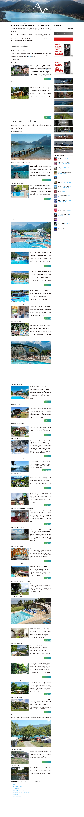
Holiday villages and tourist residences (21, 792)
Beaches (63, 81)
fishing (29, 56)
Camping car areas (17, 796)
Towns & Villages (63, 136)
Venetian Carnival (66, 158)
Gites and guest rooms (17, 786)
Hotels (14, 784)
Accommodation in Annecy (23, 23)
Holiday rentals (16, 788)
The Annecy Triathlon (67, 182)
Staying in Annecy (14, 23)
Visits (63, 95)
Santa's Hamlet (67, 228)
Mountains (63, 108)
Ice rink (63, 150)
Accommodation (63, 122)
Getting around (63, 129)
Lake (63, 102)
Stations (63, 143)
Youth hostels (15, 794)
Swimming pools (63, 88)
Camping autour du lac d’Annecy (18, 45)
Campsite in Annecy (16, 43)
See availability (48, 78)
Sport (63, 115)
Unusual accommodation (18, 790)
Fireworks (63, 191)
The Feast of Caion (69, 210)
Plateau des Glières (45, 69)
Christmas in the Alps (66, 220)
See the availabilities (47, 180)
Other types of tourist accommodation (20, 46)
